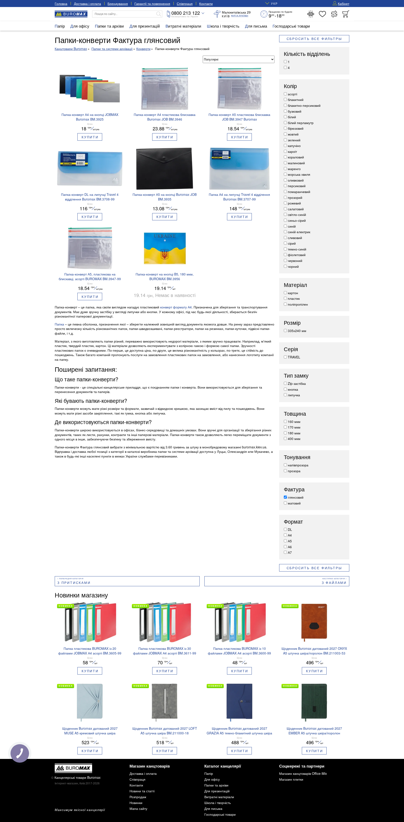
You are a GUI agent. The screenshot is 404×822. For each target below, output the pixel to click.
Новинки (136, 802)
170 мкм (294, 427)
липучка (294, 395)
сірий (292, 243)
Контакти (206, 3)
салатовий (296, 209)
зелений (294, 140)
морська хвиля (299, 174)
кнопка (293, 389)
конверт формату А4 (176, 307)
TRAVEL (294, 357)
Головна (61, 3)
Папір (60, 26)
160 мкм (294, 421)
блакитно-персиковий (304, 105)
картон (293, 292)
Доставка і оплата (87, 3)
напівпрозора (298, 465)
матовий (294, 503)
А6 (290, 546)
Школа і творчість (223, 26)
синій (292, 226)
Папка (59, 324)
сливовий (295, 237)
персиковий (297, 185)
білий (292, 116)
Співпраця (185, 3)
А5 (290, 541)
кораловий (296, 157)
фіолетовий (297, 254)
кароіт (292, 151)
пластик (294, 298)
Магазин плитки (291, 779)
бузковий (294, 111)
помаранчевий (299, 191)
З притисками (74, 582)
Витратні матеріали (183, 26)
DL (290, 529)
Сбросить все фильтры (314, 38)
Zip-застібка (297, 383)
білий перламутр (301, 122)
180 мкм (294, 433)
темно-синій (297, 249)
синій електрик (299, 231)
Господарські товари (291, 26)
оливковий (296, 180)
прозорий (295, 197)
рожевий (294, 203)
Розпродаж (138, 796)
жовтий (293, 134)
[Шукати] (158, 14)
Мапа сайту (138, 808)
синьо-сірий (297, 220)
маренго (294, 168)
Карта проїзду (239, 15)
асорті (292, 94)
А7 (290, 552)
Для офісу (79, 26)
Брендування (118, 3)
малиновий (296, 163)
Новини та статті (142, 791)
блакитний (295, 99)
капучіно (294, 145)
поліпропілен (298, 304)
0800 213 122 (185, 12)
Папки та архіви (109, 26)
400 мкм (294, 438)
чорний (293, 266)
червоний (295, 260)
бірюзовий (295, 128)
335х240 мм (297, 330)
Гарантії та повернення (152, 3)
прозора (294, 470)
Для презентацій (145, 26)
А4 (290, 535)
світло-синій (297, 214)
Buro (74, 14)
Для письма (256, 26)
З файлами (334, 582)
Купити (90, 137)
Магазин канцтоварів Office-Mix (303, 773)
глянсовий (295, 497)
